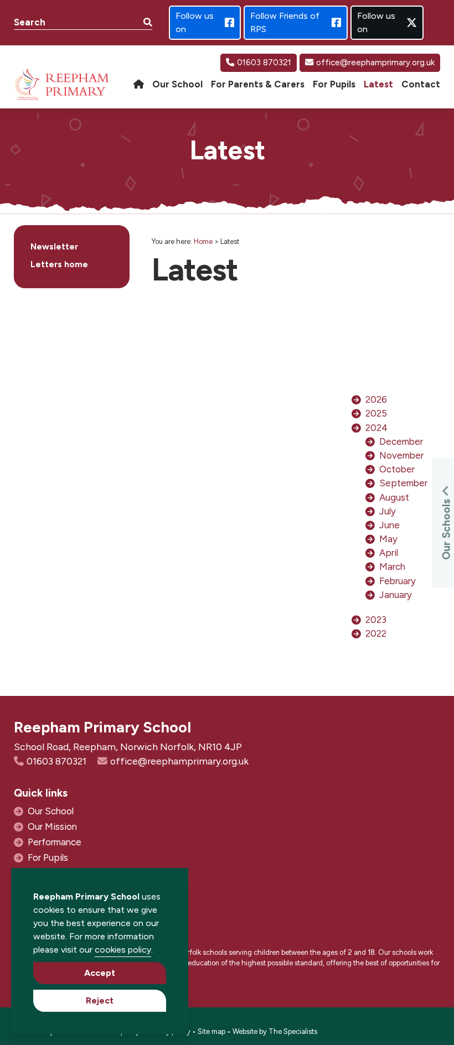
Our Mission (52, 826)
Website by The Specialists (275, 1031)
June (389, 525)
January (395, 594)
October (397, 469)
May (388, 538)
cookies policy (123, 949)
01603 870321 (264, 62)
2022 (375, 633)
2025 (376, 413)
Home (203, 241)
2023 (375, 619)
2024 (376, 427)
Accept (99, 973)
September (403, 482)
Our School (51, 811)
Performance (54, 842)
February (397, 580)
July (387, 511)
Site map (211, 1031)
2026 (376, 399)
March (392, 566)
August (394, 497)
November (401, 455)
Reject (100, 1000)
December (401, 441)
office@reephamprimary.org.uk (375, 62)
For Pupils (48, 857)
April (388, 552)
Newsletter (54, 247)
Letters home (59, 264)
